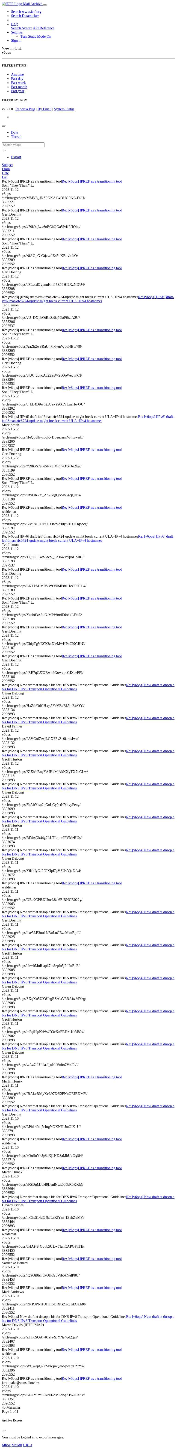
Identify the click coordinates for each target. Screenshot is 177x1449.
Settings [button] (17, 32)
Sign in (16, 40)
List (4, 177)
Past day (17, 78)
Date (14, 132)
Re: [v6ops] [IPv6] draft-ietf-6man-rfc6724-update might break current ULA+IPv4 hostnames (88, 299)
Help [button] (14, 24)
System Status (64, 109)
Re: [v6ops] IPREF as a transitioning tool (92, 181)
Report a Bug (25, 109)
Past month (19, 87)
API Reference (43, 28)
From (6, 169)
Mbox (6, 1445)
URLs (27, 1445)
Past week (18, 83)
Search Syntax (21, 28)
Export (16, 157)
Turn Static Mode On (35, 36)
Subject (7, 165)
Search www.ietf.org (26, 12)
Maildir (17, 1445)
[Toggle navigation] (45, 5)
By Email (44, 109)
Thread (16, 137)
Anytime (17, 74)
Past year (17, 91)
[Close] (4, 1430)
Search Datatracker (25, 16)
